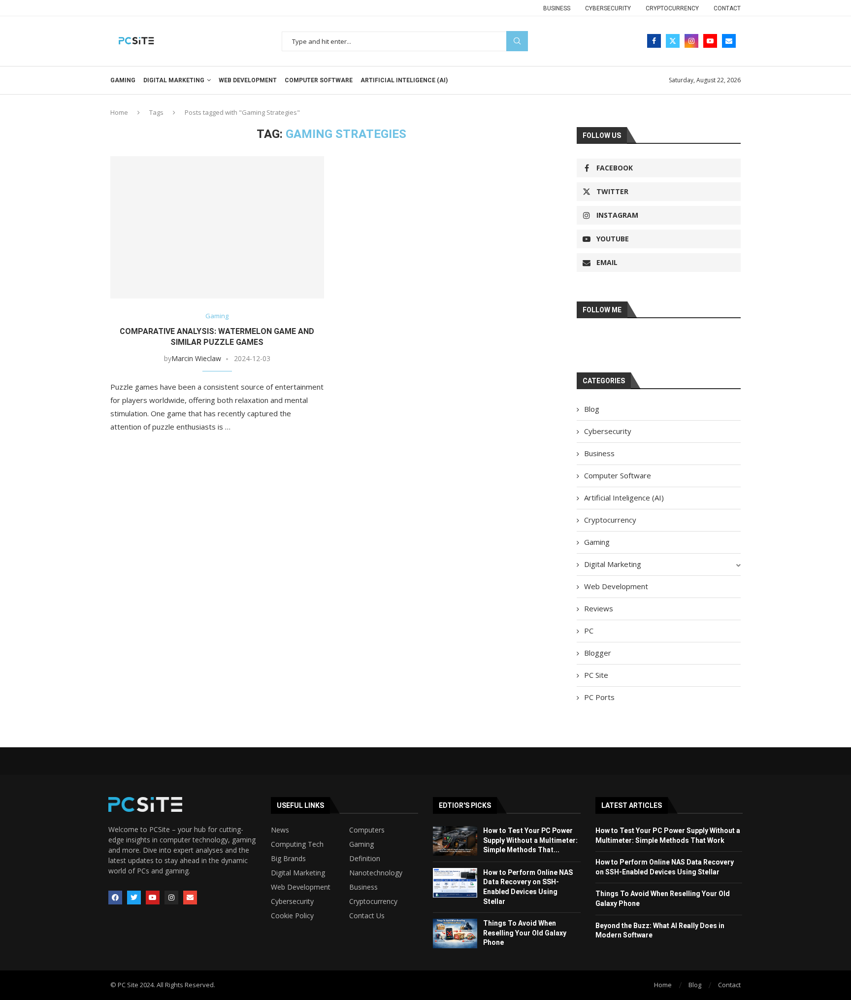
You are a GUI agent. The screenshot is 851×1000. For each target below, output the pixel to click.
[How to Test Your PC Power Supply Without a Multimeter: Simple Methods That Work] (455, 841)
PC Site (596, 675)
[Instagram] (691, 41)
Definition (364, 858)
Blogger (597, 653)
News (280, 830)
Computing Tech (297, 844)
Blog (591, 409)
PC (588, 630)
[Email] (729, 41)
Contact (727, 8)
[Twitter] (673, 41)
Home (119, 112)
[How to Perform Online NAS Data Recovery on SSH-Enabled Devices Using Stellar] (455, 883)
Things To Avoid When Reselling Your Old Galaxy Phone (524, 932)
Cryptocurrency (672, 8)
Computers (367, 830)
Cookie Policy (292, 915)
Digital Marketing (173, 80)
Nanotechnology (375, 872)
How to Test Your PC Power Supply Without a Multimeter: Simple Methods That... (530, 840)
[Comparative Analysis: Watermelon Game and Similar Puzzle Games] (217, 227)
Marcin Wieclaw (196, 358)
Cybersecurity (608, 8)
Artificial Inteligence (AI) (404, 80)
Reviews (598, 608)
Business (556, 8)
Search (517, 41)
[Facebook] (654, 41)
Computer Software (319, 80)
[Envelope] (190, 897)
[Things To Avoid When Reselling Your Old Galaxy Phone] (455, 933)
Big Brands (288, 858)
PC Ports (599, 697)
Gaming (122, 80)
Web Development (248, 80)
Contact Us (367, 915)
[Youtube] (710, 41)
